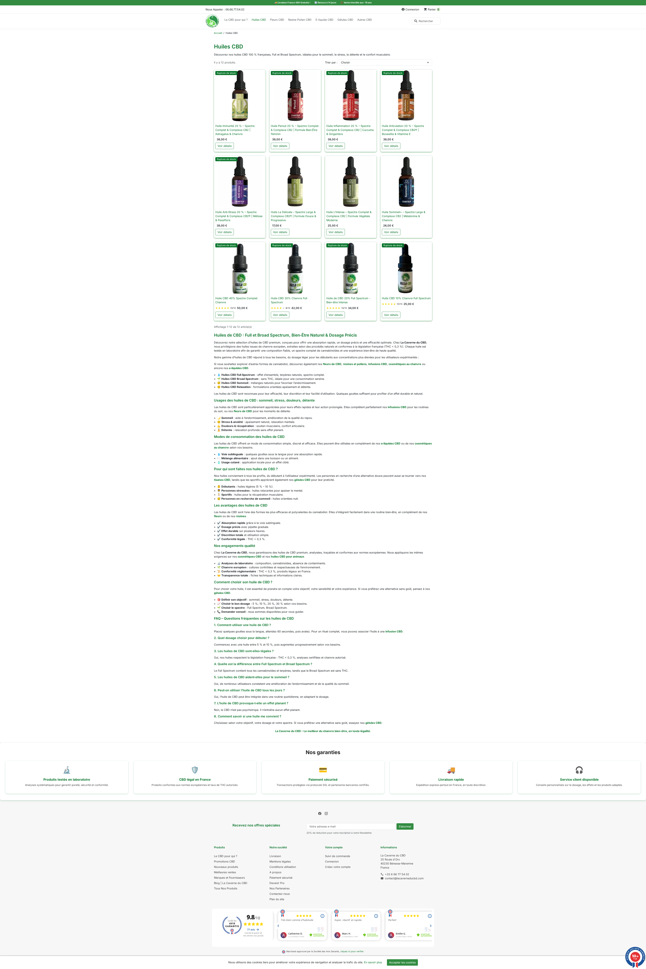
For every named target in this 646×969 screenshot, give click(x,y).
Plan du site (277, 899)
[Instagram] (326, 813)
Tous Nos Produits (225, 888)
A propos (275, 872)
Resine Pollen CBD (300, 19)
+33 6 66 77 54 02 (397, 874)
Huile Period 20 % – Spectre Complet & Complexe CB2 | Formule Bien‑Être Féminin (294, 130)
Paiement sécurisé (281, 877)
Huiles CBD (259, 19)
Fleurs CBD (277, 19)
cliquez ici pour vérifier (351, 951)
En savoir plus (373, 962)
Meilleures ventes (225, 872)
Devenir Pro (277, 883)
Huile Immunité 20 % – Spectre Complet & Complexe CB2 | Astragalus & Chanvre (235, 130)
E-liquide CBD (324, 19)
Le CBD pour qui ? (236, 19)
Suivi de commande (337, 856)
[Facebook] (320, 813)
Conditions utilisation (283, 867)
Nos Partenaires (280, 888)
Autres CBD (364, 19)
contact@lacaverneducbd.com (404, 878)
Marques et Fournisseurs (229, 877)
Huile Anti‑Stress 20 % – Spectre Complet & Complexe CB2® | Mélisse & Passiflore (238, 216)
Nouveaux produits (226, 867)
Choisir (345, 62)
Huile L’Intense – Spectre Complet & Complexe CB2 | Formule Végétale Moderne (348, 216)
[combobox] (426, 21)
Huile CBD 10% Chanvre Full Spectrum (406, 298)
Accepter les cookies (402, 962)
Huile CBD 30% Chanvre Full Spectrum (289, 300)
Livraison (275, 856)
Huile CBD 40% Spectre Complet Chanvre (236, 300)
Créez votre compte (337, 867)
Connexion (332, 861)
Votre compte (334, 847)
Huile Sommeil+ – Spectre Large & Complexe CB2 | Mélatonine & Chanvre (403, 216)
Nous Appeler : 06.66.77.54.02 (225, 9)
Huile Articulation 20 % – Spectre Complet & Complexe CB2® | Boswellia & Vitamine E (403, 130)
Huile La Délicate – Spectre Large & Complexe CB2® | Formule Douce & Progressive (293, 216)
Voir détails (225, 146)
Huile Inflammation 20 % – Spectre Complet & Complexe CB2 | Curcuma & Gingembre (350, 130)
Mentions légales (280, 861)
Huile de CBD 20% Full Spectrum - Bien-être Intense (348, 300)
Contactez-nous (280, 893)
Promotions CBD (224, 861)
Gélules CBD (345, 19)
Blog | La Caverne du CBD (230, 883)
